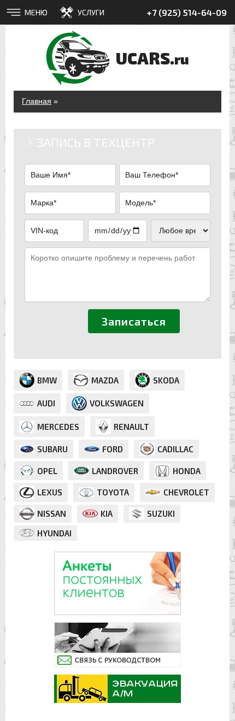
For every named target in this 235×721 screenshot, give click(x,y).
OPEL (47, 471)
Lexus (49, 492)
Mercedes (58, 427)
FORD (112, 449)
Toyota (113, 492)
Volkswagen (117, 403)
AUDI (46, 403)
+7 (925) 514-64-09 (186, 12)
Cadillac (175, 449)
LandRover (115, 471)
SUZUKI (161, 513)
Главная (36, 101)
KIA (107, 513)
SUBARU (52, 449)
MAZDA (105, 380)
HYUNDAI (54, 533)
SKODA (166, 380)
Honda (187, 471)
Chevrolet (186, 492)
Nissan (51, 513)
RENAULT (131, 427)
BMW (47, 380)
